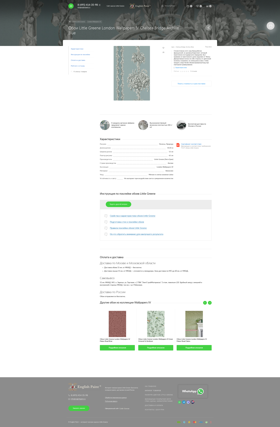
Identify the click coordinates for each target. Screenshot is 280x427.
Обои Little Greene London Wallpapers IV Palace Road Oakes (192, 340)
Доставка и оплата (154, 405)
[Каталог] (69, 21)
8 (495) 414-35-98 (88, 5)
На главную (150, 386)
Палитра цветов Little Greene (159, 395)
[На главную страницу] (139, 6)
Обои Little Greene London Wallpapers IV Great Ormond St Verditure (155, 340)
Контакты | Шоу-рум (154, 410)
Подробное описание (117, 348)
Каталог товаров (153, 390)
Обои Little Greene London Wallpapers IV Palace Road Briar (115, 340)
